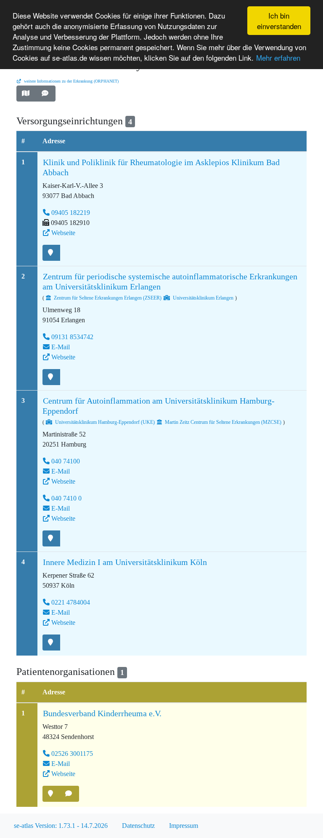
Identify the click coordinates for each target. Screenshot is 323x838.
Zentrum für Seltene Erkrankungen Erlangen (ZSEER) (108, 298)
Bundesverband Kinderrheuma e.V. (102, 713)
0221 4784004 (70, 602)
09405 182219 (70, 212)
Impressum (183, 825)
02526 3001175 (72, 753)
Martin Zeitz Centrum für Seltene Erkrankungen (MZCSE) (223, 422)
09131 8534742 (72, 336)
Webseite (63, 232)
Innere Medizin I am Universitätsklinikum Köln (125, 562)
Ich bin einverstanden (279, 20)
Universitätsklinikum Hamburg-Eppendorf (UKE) (105, 422)
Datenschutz (138, 825)
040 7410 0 (66, 498)
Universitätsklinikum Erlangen (203, 298)
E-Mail (60, 347)
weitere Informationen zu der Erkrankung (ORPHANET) (71, 81)
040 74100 (65, 461)
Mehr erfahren (278, 57)
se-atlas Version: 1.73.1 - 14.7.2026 (61, 825)
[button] (26, 94)
